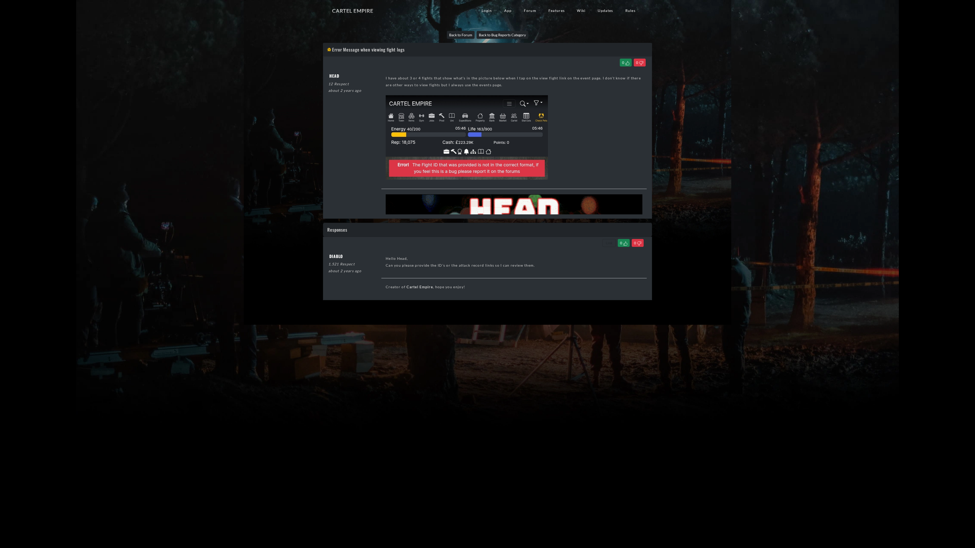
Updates (605, 10)
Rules (630, 10)
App (508, 10)
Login (487, 10)
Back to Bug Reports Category (502, 35)
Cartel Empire (352, 11)
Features (556, 10)
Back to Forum (460, 35)
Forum (530, 10)
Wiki (581, 10)
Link (609, 243)
